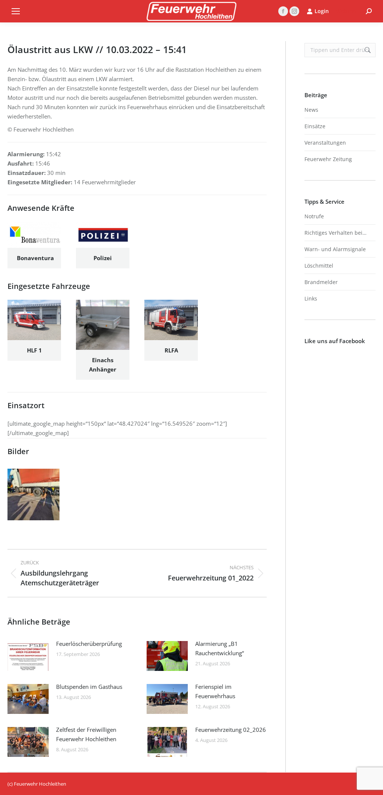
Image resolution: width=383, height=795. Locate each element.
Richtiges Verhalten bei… (335, 232)
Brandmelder (321, 282)
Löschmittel (318, 265)
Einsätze (314, 126)
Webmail (347, 11)
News (311, 109)
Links (310, 298)
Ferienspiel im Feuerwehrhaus (215, 691)
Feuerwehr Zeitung (328, 159)
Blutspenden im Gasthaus (89, 686)
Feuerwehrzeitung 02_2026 (230, 729)
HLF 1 (34, 350)
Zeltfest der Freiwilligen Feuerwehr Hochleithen (86, 734)
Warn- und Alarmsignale (335, 249)
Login (322, 11)
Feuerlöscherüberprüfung (89, 643)
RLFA (171, 350)
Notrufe (314, 216)
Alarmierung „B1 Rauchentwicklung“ (219, 648)
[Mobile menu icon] (15, 11)
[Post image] (28, 656)
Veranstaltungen (325, 142)
